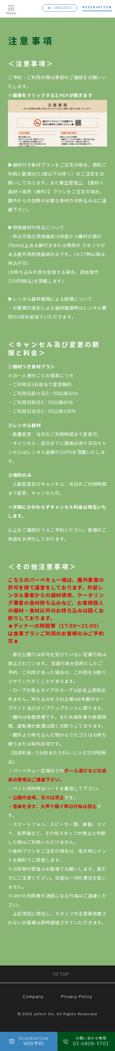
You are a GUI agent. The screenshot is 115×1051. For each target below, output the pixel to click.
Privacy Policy (77, 996)
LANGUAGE (62, 7)
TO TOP (61, 974)
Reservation (97, 7)
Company (33, 996)
